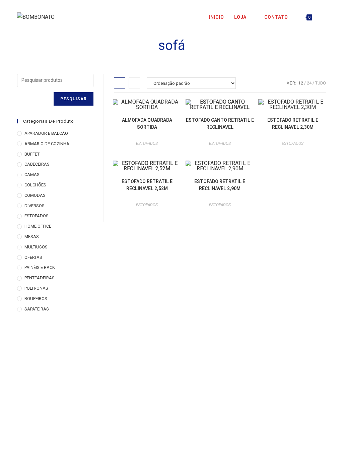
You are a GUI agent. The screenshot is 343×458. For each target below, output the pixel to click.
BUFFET (32, 154)
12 (300, 83)
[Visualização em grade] (119, 83)
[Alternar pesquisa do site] (324, 17)
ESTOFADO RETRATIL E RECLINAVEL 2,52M (147, 185)
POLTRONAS (36, 288)
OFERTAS (33, 257)
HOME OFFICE (37, 226)
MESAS (31, 236)
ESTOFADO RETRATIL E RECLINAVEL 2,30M (292, 123)
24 (309, 83)
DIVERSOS (34, 205)
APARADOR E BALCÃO (46, 133)
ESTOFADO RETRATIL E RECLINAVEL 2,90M (219, 185)
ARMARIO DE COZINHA (46, 143)
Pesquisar (73, 99)
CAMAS (32, 174)
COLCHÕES (35, 184)
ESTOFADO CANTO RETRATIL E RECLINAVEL (220, 123)
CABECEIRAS (37, 164)
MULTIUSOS (36, 246)
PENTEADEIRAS (39, 277)
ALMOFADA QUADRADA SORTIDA (147, 123)
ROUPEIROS (35, 298)
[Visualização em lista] (134, 83)
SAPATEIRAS (36, 308)
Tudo (320, 83)
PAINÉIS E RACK (39, 267)
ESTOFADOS (147, 143)
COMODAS (35, 195)
